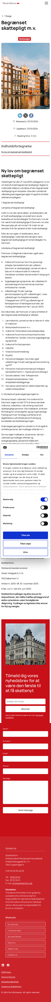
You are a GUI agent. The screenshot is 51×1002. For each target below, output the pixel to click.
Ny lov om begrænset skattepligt (16, 152)
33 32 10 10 (15, 877)
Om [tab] (41, 455)
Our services (13, 924)
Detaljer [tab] (25, 455)
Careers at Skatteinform (11, 986)
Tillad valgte (25, 544)
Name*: (6, 729)
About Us (11, 942)
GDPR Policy (6, 972)
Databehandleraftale (10, 982)
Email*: (5, 753)
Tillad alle (25, 535)
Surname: (7, 741)
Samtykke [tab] (9, 455)
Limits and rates (14, 930)
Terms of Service (8, 977)
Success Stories (14, 936)
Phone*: (6, 766)
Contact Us (12, 955)
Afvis (25, 552)
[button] (46, 3)
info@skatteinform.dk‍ (22, 883)
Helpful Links (13, 949)
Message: (7, 778)
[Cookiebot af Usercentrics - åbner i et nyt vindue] (36, 447)
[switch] (44, 507)
